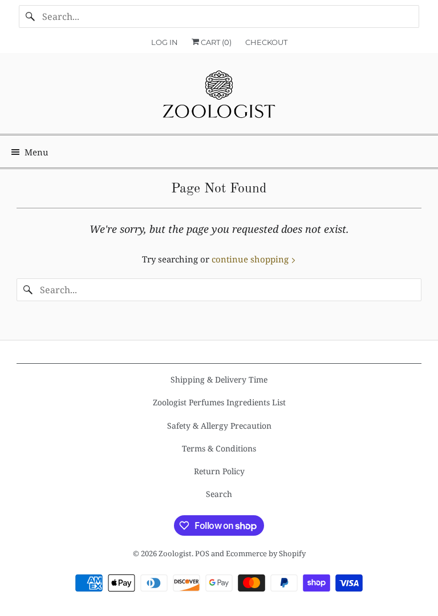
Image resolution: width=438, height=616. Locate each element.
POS (202, 553)
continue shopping (251, 259)
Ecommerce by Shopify (266, 553)
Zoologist (175, 553)
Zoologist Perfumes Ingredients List (219, 402)
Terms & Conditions (219, 448)
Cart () (215, 42)
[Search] (30, 16)
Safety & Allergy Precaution (219, 425)
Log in (164, 42)
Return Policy (219, 471)
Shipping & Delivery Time (219, 379)
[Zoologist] (219, 97)
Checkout (266, 42)
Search (219, 493)
